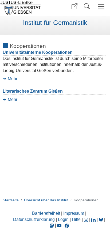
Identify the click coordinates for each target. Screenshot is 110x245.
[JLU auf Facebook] (67, 225)
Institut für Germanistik (55, 23)
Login (64, 219)
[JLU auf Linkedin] (94, 219)
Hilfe (76, 219)
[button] (74, 6)
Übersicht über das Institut (46, 200)
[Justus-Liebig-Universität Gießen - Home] (27, 8)
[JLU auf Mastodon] (52, 225)
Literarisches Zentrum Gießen (33, 91)
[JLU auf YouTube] (59, 225)
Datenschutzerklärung (34, 219)
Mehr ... (15, 78)
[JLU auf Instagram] (86, 219)
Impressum (73, 213)
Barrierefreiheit (46, 213)
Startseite (11, 200)
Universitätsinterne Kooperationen (38, 52)
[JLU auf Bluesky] (101, 219)
